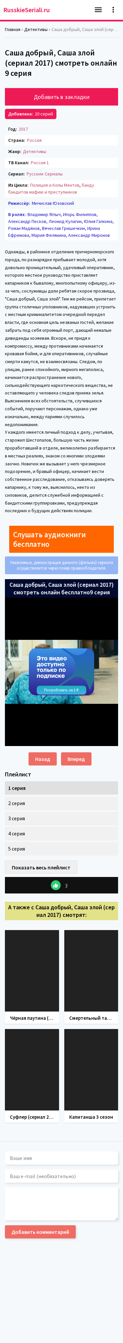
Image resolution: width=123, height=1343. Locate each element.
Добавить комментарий (40, 1232)
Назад (42, 759)
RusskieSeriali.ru (26, 10)
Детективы (34, 151)
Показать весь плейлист (41, 867)
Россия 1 (40, 163)
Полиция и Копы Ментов (54, 185)
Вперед (76, 759)
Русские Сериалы (45, 174)
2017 (23, 129)
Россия (34, 140)
